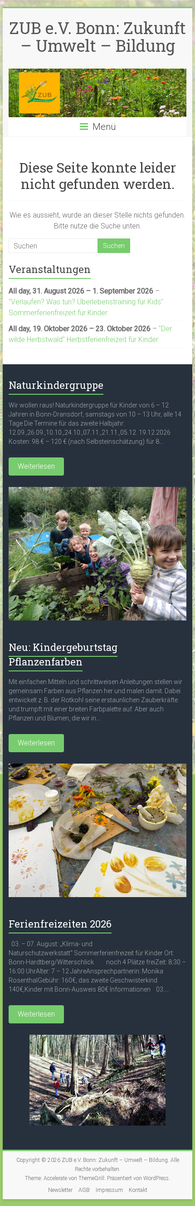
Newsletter (60, 1190)
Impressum (109, 1190)
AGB (84, 1190)
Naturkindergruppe (56, 385)
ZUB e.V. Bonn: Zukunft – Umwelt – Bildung (97, 36)
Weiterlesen (36, 466)
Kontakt (138, 1190)
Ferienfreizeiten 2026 (60, 923)
